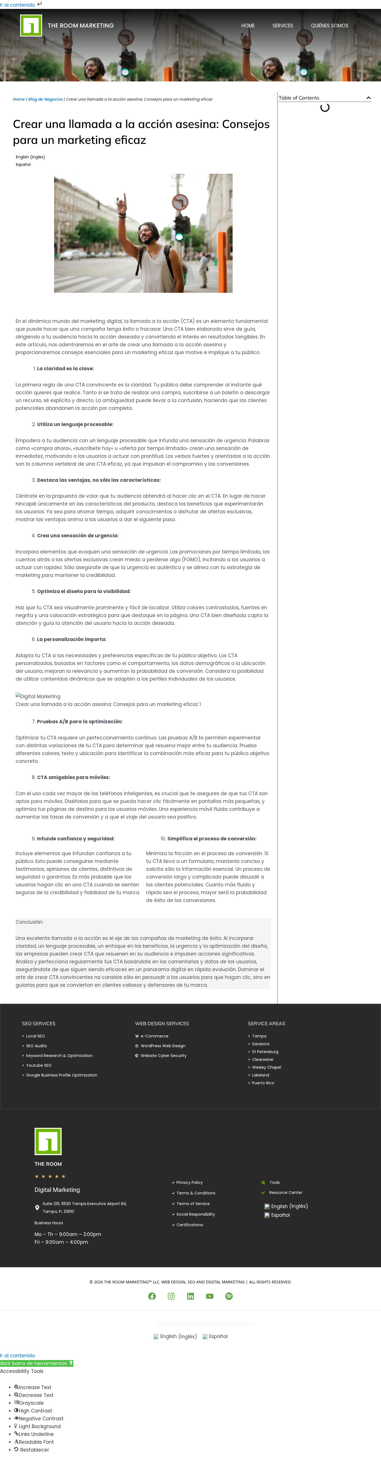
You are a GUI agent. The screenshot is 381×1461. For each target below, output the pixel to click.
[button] (368, 97)
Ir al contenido (18, 5)
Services (283, 25)
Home (248, 25)
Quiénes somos (329, 25)
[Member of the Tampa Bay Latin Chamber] (205, 1323)
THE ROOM (48, 1164)
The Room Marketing (81, 25)
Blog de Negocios (45, 99)
